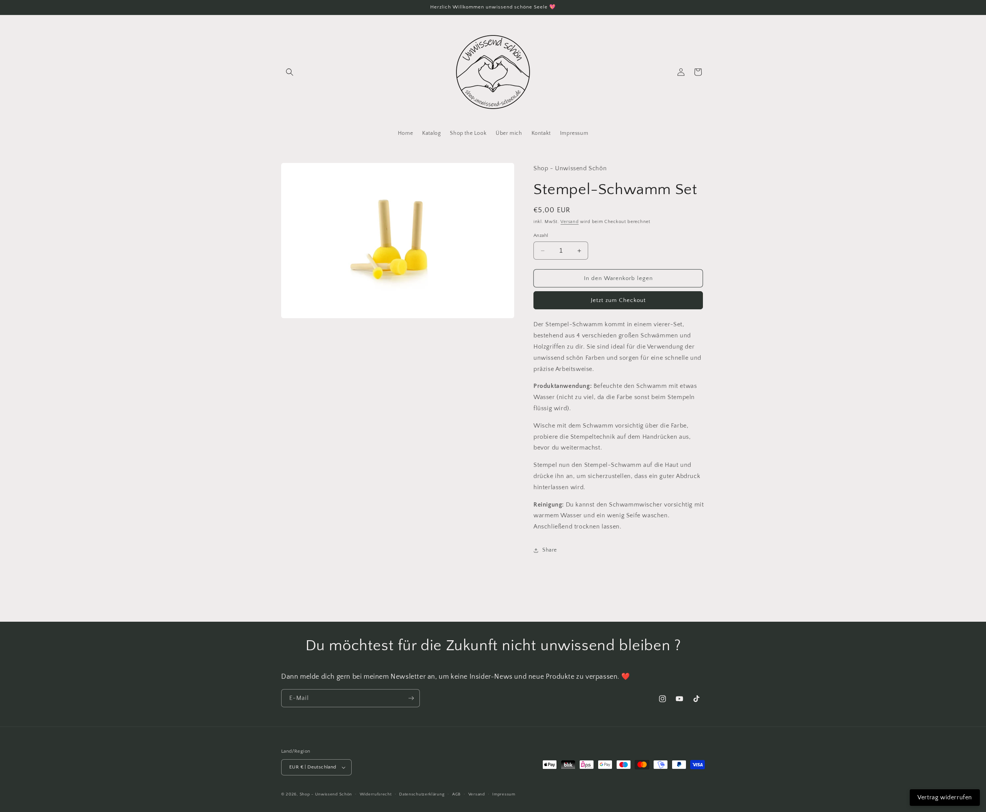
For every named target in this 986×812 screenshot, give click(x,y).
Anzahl (540, 235)
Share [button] (549, 550)
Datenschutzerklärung (421, 794)
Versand (569, 221)
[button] (289, 72)
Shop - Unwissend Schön (326, 794)
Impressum (503, 794)
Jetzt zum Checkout (618, 300)
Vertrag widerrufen (944, 797)
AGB (456, 794)
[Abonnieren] (410, 698)
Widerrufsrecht (376, 794)
